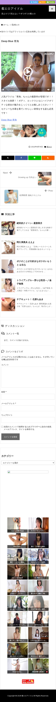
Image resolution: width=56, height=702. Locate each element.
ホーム (6, 25)
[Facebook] (21, 158)
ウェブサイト (7, 415)
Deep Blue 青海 (9, 119)
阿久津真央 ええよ (26, 242)
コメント (5, 364)
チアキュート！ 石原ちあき (30, 299)
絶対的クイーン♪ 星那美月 (29, 223)
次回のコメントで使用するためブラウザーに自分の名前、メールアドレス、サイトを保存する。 (28, 427)
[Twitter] (7, 158)
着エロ (16, 25)
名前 (4, 392)
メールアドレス (8, 403)
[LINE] (34, 158)
